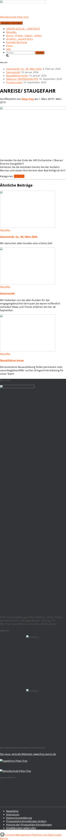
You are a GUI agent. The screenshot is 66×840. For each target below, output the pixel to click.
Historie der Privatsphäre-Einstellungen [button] (29, 824)
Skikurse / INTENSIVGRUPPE (22, 79)
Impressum (12, 814)
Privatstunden (14, 82)
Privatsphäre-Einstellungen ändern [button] (26, 821)
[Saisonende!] (27, 283)
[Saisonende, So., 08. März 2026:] (27, 226)
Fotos (9, 45)
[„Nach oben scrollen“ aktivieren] (2, 834)
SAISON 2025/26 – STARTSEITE (23, 28)
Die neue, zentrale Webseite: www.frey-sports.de (28, 754)
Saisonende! (13, 72)
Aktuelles (11, 32)
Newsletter (12, 811)
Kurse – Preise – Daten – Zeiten (24, 35)
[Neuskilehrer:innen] (27, 350)
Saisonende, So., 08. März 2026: (24, 69)
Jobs (8, 49)
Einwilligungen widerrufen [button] (21, 828)
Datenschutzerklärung (19, 818)
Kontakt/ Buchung (16, 42)
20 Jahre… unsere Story (19, 39)
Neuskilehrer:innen (17, 75)
